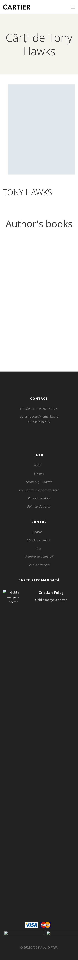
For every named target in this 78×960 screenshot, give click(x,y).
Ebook (39, 345)
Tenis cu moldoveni (39, 351)
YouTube (44, 440)
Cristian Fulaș (51, 592)
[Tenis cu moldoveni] (39, 290)
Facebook (34, 440)
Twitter (39, 440)
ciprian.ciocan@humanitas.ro (39, 416)
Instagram (39, 435)
